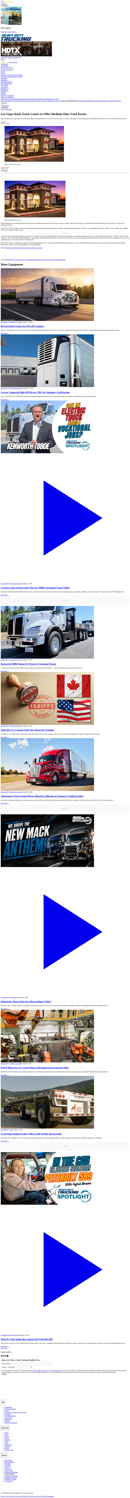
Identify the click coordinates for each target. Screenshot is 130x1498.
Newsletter (21, 101)
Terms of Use (14, 1496)
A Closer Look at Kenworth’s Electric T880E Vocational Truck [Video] (35, 587)
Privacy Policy (47, 101)
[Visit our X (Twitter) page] (5, 1356)
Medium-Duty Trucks (11, 260)
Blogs (26, 99)
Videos (15, 99)
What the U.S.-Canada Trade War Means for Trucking (27, 730)
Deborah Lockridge (16, 322)
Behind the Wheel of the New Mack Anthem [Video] (26, 1001)
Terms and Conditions (58, 101)
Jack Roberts (14, 997)
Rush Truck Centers (24, 260)
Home (2, 109)
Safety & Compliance (7, 95)
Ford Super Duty (54, 260)
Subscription (4, 101)
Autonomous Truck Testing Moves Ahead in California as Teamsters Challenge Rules (42, 796)
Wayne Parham (14, 1335)
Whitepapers (35, 99)
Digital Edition (12, 32)
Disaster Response (6, 67)
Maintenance (4, 89)
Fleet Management (6, 82)
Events (30, 99)
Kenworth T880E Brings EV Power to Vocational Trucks (28, 664)
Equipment (4, 78)
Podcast (47, 99)
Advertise (27, 101)
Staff (11, 1130)
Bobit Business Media (82, 101)
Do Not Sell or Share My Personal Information (40, 1496)
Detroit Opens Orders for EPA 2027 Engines (22, 326)
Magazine (21, 99)
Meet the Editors (13, 101)
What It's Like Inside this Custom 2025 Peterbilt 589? (27, 1339)
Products (3, 92)
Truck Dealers (44, 260)
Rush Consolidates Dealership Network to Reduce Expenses (24, 248)
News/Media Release (16, 388)
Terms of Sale (22, 1496)
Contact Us (39, 101)
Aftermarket (4, 64)
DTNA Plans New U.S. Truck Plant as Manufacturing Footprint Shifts (35, 1067)
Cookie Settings (70, 101)
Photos (3, 99)
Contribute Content (106, 101)
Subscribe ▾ (5, 5)
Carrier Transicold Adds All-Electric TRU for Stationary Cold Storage (35, 392)
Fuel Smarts (4, 85)
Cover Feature (8, 1)
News (14, 1)
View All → (4, 1348)
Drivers (3, 71)
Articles (18, 1)
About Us (33, 101)
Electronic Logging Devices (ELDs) (12, 75)
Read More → (5, 333)
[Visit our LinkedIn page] (4, 1356)
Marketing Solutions (95, 101)
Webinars (42, 99)
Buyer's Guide (54, 99)
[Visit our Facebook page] (2, 1356)
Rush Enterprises (35, 260)
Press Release (116, 101)
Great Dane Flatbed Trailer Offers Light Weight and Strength (31, 1134)
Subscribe (4, 32)
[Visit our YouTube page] (7, 1356)
